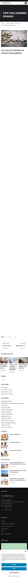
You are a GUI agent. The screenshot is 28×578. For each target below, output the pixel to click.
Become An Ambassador (7, 526)
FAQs (2, 531)
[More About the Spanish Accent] (4, 360)
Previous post (6, 343)
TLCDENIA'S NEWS (5, 425)
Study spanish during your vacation (23, 366)
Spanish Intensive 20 (15, 434)
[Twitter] (9, 337)
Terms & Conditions (6, 533)
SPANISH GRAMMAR (6, 412)
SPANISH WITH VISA (6, 416)
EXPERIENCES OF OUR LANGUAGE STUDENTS (12, 403)
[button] (26, 551)
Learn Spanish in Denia (6, 389)
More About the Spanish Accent (3, 366)
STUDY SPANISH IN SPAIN (7, 420)
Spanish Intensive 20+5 (16, 450)
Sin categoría (4, 405)
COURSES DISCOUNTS (6, 401)
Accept (14, 564)
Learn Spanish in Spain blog (13, 23)
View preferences (14, 572)
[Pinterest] (12, 337)
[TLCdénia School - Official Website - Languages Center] (6, 3)
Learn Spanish (4, 387)
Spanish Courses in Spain (7, 394)
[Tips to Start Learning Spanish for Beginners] (14, 360)
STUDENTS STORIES (6, 418)
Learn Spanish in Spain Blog (7, 523)
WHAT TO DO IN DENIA (6, 427)
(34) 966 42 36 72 (8, 507)
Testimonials (4, 528)
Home (2, 23)
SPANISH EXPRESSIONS (7, 410)
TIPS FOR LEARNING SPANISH (8, 25)
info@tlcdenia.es (8, 510)
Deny (14, 568)
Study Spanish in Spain (6, 392)
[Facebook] (6, 337)
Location (3, 521)
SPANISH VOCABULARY (7, 414)
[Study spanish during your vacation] (23, 360)
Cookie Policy (10, 575)
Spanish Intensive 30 (15, 442)
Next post (23, 343)
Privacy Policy (16, 575)
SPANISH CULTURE (5, 407)
